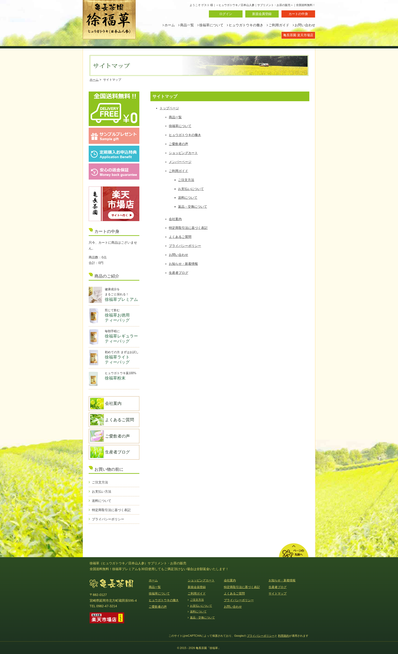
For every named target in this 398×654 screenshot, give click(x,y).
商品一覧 (187, 25)
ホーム (169, 25)
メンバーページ (180, 162)
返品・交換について (192, 206)
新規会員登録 (262, 14)
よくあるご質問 (180, 237)
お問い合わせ (305, 25)
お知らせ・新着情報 (183, 264)
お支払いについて (191, 189)
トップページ (169, 108)
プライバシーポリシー (185, 246)
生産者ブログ (178, 273)
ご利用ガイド (279, 25)
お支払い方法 (101, 491)
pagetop (293, 550)
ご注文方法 (186, 180)
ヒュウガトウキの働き (246, 25)
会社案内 (175, 219)
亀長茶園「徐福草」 (109, 19)
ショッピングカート (183, 153)
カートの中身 (298, 14)
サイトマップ (278, 593)
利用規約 (283, 635)
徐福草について (211, 25)
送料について (187, 197)
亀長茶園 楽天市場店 (298, 35)
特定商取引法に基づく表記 (188, 228)
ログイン (225, 14)
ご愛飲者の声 (178, 144)
